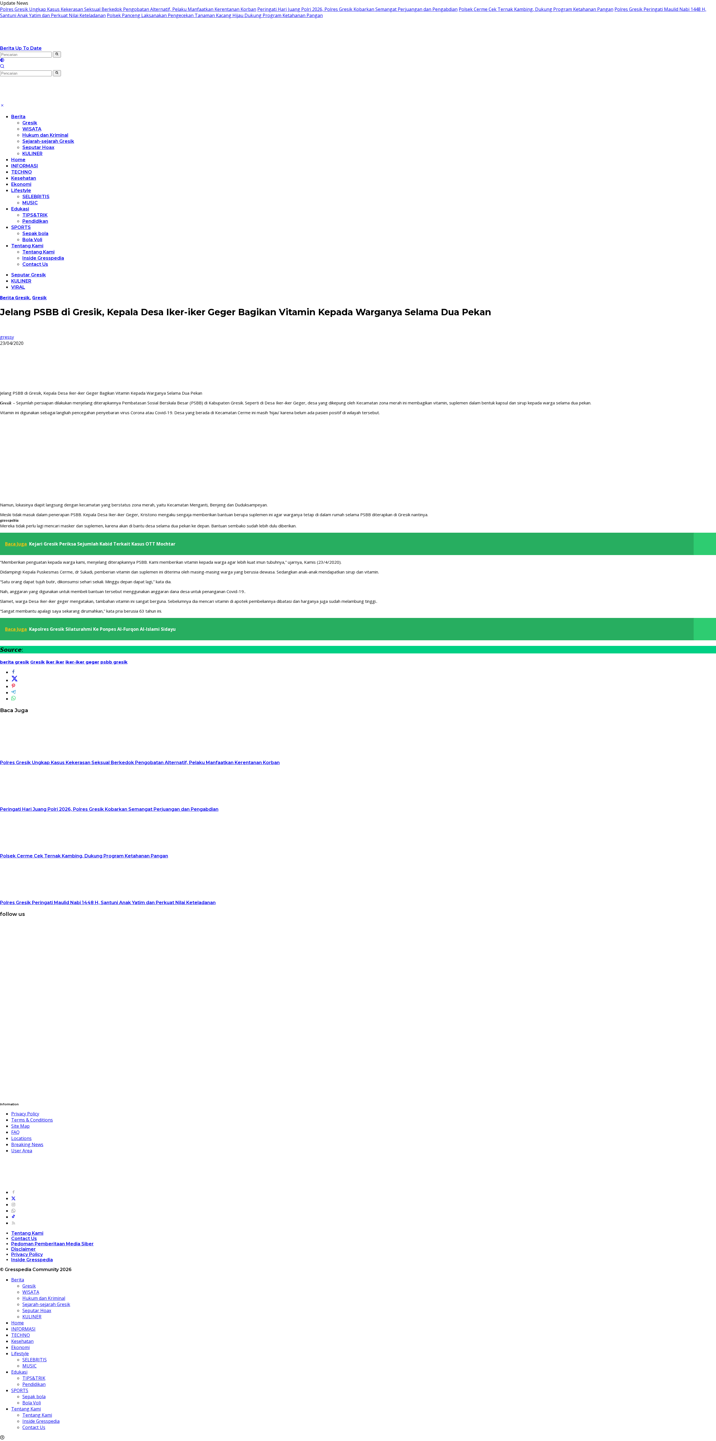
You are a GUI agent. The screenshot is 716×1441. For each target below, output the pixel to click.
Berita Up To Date (21, 48)
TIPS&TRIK (35, 215)
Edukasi (20, 209)
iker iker (55, 662)
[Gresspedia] (56, 42)
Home (18, 159)
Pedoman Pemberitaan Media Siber (52, 1243)
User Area (21, 1151)
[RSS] (13, 1223)
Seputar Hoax (38, 147)
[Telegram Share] (13, 692)
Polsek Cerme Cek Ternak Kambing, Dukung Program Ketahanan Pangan (536, 9)
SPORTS (21, 227)
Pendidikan (35, 221)
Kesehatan (23, 178)
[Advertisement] (358, 458)
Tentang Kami (27, 245)
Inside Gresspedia (43, 258)
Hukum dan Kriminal (45, 135)
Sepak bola (35, 233)
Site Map (20, 1126)
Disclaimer (23, 1249)
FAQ (15, 1132)
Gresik (29, 122)
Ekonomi (21, 184)
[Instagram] (13, 1204)
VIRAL (18, 287)
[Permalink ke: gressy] (4, 331)
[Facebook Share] (13, 672)
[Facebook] (13, 1192)
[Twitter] (13, 1198)
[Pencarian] (2, 67)
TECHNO (21, 172)
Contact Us (35, 264)
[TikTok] (13, 1217)
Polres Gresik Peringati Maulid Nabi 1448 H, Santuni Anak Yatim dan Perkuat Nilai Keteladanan (108, 902)
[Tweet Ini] (14, 680)
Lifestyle (21, 190)
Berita (18, 116)
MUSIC (30, 202)
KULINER (32, 153)
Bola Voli (32, 239)
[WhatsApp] (13, 1211)
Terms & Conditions (32, 1120)
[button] (57, 54)
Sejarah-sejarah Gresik (48, 141)
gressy (7, 337)
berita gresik (14, 662)
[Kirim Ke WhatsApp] (13, 699)
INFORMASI (24, 166)
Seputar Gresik (28, 275)
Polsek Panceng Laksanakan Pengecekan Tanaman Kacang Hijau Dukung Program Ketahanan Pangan (215, 15)
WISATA (31, 129)
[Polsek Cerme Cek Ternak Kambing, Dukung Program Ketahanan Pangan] (35, 850)
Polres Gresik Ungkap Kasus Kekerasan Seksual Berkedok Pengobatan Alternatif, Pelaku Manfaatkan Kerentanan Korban (128, 9)
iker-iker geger (82, 662)
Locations (21, 1138)
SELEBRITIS (36, 196)
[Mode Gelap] (2, 61)
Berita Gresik (15, 298)
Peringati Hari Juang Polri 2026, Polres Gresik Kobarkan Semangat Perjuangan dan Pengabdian (357, 9)
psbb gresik (114, 662)
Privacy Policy (25, 1114)
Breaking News (27, 1144)
